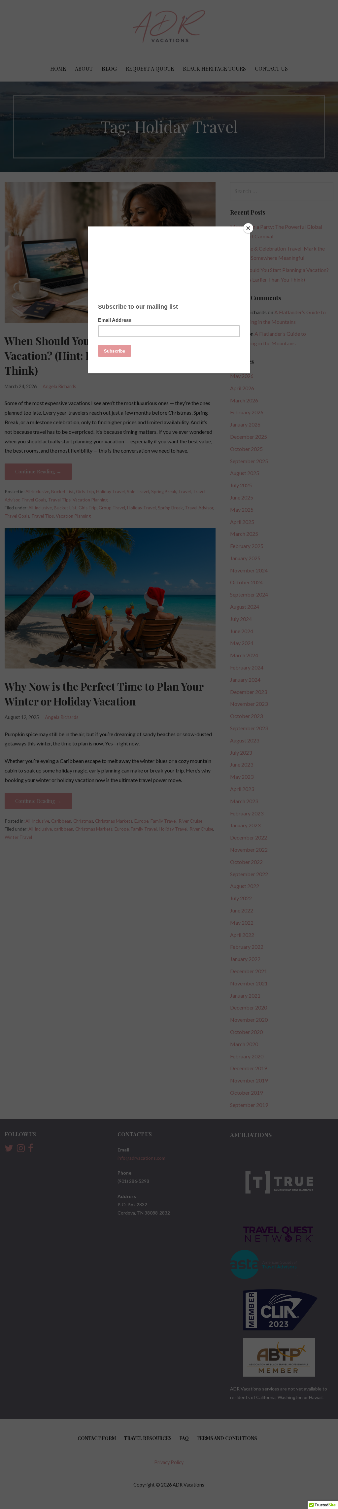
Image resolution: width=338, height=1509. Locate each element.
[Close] (248, 228)
